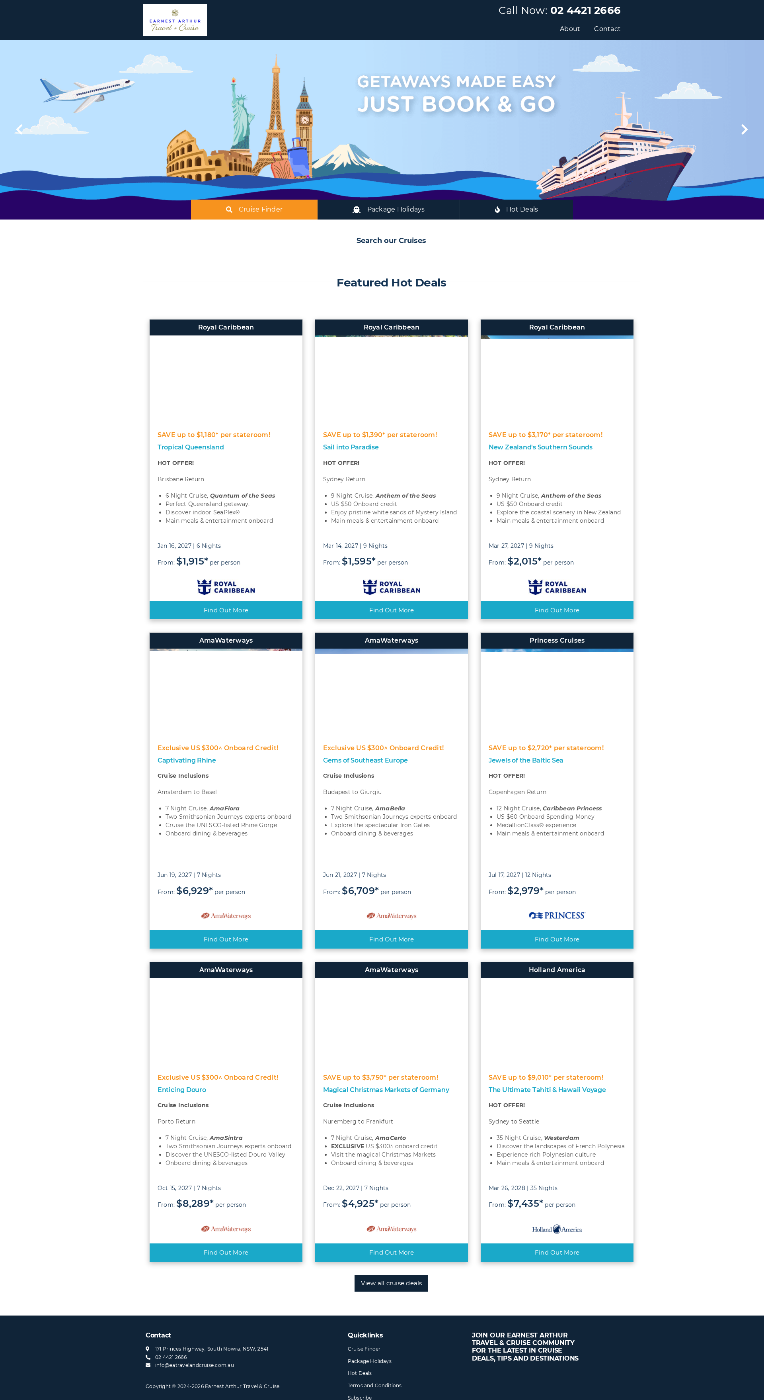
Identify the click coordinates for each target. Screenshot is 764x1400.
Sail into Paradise (351, 447)
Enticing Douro (182, 1090)
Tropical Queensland (191, 447)
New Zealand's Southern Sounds (540, 447)
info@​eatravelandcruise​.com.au (194, 1365)
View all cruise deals (391, 1283)
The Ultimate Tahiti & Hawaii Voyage (547, 1090)
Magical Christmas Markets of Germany (386, 1090)
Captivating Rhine (187, 760)
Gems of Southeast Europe (365, 760)
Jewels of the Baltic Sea (526, 760)
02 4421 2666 (585, 10)
